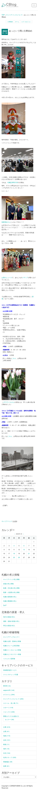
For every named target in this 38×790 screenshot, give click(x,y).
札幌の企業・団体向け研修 (12, 641)
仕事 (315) (6, 727)
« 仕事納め (10, 22)
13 (24, 549)
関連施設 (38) (7, 762)
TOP (3, 15)
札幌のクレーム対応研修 (11, 646)
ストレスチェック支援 (10, 674)
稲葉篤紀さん (6, 222)
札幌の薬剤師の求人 (10, 597)
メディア (25, 277)
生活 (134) (6, 753)
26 (19, 557)
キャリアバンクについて (14, 15)
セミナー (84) (9, 719)
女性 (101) (6, 740)
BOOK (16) (7, 686)
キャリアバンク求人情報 (11, 579)
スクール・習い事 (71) (10, 703)
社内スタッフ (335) (9, 757)
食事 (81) (6, 766)
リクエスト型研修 (9, 659)
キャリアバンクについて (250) (13, 699)
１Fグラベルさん (8, 402)
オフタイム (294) (9, 694)
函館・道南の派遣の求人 (11, 621)
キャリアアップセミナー (11, 637)
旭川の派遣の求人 (9, 617)
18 (14, 553)
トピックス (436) (9, 712)
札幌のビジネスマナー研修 (12, 654)
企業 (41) (6, 731)
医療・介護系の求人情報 (11, 592)
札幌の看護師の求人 (10, 601)
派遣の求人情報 (8, 584)
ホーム (17, 22)
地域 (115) (6, 736)
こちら (14, 358)
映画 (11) (6, 744)
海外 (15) (6, 749)
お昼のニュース (7, 277)
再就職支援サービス (10, 670)
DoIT (5, 605)
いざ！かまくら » (26, 22)
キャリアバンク (7, 521)
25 (14, 557)
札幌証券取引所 (12, 182)
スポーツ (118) (8, 707)
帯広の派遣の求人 (9, 625)
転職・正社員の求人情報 (11, 588)
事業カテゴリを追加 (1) (11, 716)
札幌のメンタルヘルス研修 (12, 650)
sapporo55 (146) (8, 690)
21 (29, 553)
